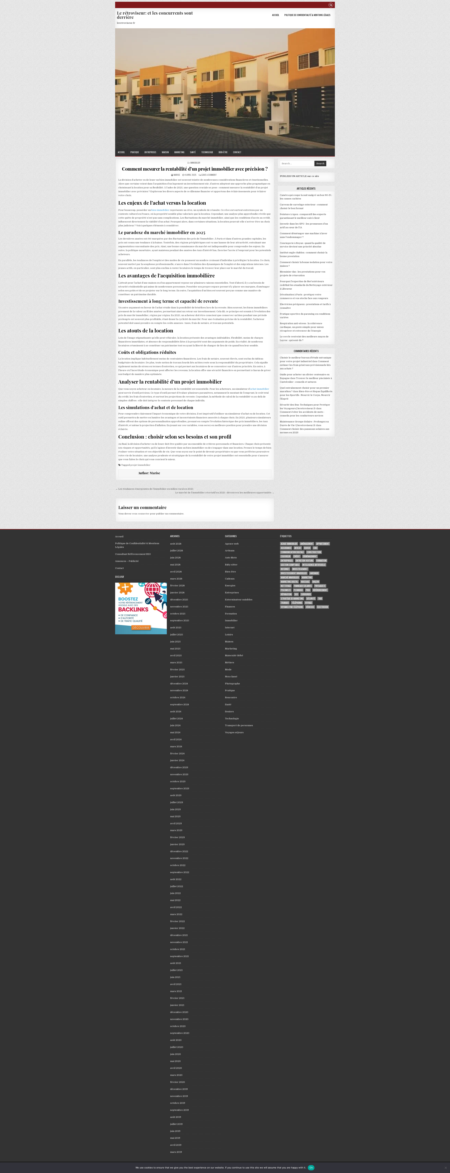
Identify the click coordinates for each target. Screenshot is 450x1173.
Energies (230, 585)
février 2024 (177, 753)
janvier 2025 (177, 676)
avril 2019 (175, 1145)
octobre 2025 (177, 613)
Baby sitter (231, 564)
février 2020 (177, 1082)
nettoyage (286, 586)
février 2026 (177, 585)
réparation (286, 594)
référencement (320, 590)
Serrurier (306, 594)
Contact (237, 152)
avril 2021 (175, 984)
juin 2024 (175, 725)
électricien (322, 607)
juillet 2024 (176, 718)
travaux (285, 602)
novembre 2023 (179, 774)
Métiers (229, 662)
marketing (307, 577)
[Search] (331, 5)
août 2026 (175, 543)
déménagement (310, 556)
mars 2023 (176, 830)
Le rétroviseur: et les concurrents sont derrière (155, 15)
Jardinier (314, 573)
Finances (230, 606)
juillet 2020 (176, 1047)
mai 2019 (175, 1138)
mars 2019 (176, 1152)
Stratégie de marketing (292, 598)
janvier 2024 (177, 760)
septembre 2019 (179, 1110)
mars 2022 (176, 914)
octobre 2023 (177, 781)
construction (314, 552)
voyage (308, 602)
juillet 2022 (176, 886)
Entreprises (150, 152)
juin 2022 (175, 893)
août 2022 (175, 879)
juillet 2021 (176, 970)
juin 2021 (175, 977)
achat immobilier (259, 389)
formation (321, 560)
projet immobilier (140, 465)
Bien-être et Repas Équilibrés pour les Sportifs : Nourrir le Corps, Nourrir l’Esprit (306, 395)
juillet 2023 (176, 802)
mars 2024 (176, 746)
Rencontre (231, 697)
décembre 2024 (179, 683)
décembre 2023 (179, 767)
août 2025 (175, 627)
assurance (286, 548)
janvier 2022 (177, 928)
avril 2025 (176, 655)
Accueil (275, 15)
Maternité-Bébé (234, 655)
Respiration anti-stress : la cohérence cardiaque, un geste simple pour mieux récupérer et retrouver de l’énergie (302, 327)
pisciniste (286, 590)
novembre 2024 (179, 690)
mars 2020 (176, 1075)
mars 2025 (176, 662)
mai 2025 (175, 648)
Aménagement (306, 543)
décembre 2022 (179, 851)
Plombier (298, 590)
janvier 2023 (177, 844)
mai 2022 (175, 900)
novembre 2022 (179, 858)
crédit (297, 556)
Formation (231, 613)
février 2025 (177, 669)
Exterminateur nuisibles (238, 599)
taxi (320, 598)
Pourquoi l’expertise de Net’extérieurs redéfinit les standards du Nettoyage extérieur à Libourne (306, 285)
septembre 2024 (179, 704)
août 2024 (175, 711)
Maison (165, 152)
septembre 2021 (179, 956)
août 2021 (175, 963)
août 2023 (175, 795)
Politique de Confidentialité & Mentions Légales (307, 15)
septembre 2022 (179, 872)
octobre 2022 (177, 865)
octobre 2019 (177, 1103)
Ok (311, 1167)
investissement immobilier (294, 573)
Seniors (229, 711)
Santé (193, 152)
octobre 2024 (177, 697)
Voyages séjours (234, 732)
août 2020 (176, 1040)
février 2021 (177, 998)
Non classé (231, 676)
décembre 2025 (179, 599)
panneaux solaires (303, 586)
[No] (445, 1167)
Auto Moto (231, 557)
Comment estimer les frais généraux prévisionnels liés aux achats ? (305, 365)
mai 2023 (175, 816)
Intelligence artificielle (314, 564)
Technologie (207, 152)
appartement (322, 543)
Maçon (316, 581)
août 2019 (175, 1117)
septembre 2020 (179, 1033)
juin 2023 (175, 809)
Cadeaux (229, 578)
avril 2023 (176, 823)
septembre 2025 (179, 620)
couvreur (285, 556)
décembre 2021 (179, 935)
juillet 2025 (176, 634)
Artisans (229, 550)
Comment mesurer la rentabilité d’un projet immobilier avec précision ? (195, 169)
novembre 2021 (179, 942)
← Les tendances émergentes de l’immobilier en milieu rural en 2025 (154, 489)
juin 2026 (175, 557)
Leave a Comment (209, 174)
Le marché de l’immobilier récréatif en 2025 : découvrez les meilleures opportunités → (224, 492)
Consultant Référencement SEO (133, 554)
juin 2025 (175, 641)
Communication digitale (292, 552)
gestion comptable (290, 564)
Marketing (179, 152)
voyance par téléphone (292, 607)
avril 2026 (176, 571)
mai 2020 (175, 1061)
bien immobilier (160, 210)
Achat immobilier (289, 543)
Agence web (232, 543)
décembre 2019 (179, 1089)
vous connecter (140, 513)
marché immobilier (290, 577)
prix (308, 590)
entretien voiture (304, 560)
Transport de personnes (239, 725)
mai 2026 (175, 564)
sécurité (311, 598)
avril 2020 (176, 1068)
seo (296, 594)
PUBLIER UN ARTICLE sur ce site (299, 176)
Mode (228, 669)
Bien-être (223, 152)
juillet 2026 (176, 550)
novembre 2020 (179, 1019)
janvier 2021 (177, 1005)
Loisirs (229, 634)
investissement (300, 569)
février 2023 (177, 837)
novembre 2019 (179, 1096)
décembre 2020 (179, 1012)
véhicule (310, 607)
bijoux (307, 548)
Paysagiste (320, 586)
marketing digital (289, 581)
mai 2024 (175, 732)
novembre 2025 (179, 606)
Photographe (232, 683)
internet (285, 569)
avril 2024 (176, 739)
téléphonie (297, 602)
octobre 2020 (178, 1026)
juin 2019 (175, 1131)
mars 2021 (176, 991)
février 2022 (177, 921)
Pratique (134, 152)
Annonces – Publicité (127, 561)
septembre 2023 (179, 788)
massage (305, 581)
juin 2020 (175, 1054)
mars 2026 (176, 578)
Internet (229, 627)
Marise (177, 174)
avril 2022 (176, 907)
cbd (315, 548)
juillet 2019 (176, 1124)
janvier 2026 (177, 592)
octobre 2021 (177, 949)
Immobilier (195, 162)
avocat (297, 548)
